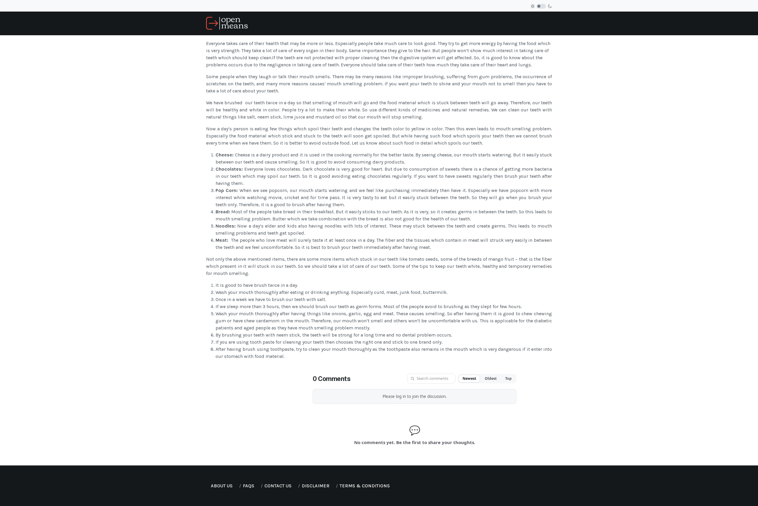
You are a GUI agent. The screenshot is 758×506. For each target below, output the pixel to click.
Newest (469, 378)
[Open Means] (227, 23)
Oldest (491, 378)
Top (508, 378)
